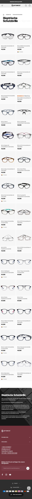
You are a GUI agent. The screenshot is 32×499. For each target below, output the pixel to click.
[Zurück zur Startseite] (3, 14)
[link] (7, 451)
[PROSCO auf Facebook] (2, 475)
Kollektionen (8, 14)
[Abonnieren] (27, 468)
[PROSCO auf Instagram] (6, 475)
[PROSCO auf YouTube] (10, 475)
